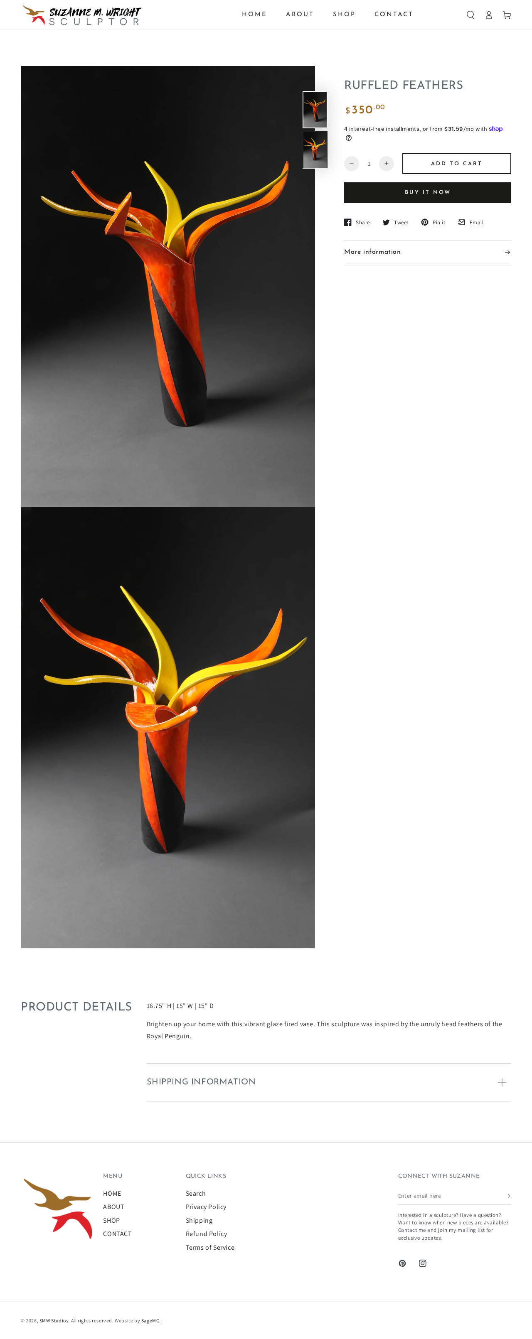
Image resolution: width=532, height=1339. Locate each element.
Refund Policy (206, 1233)
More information (372, 252)
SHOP (111, 1220)
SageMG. (151, 1320)
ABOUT (113, 1206)
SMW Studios (54, 1320)
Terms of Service (210, 1247)
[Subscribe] (508, 1196)
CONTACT (117, 1233)
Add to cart (457, 164)
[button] (470, 15)
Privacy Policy (206, 1206)
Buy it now (428, 192)
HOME (112, 1193)
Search (196, 1193)
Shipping (199, 1220)
